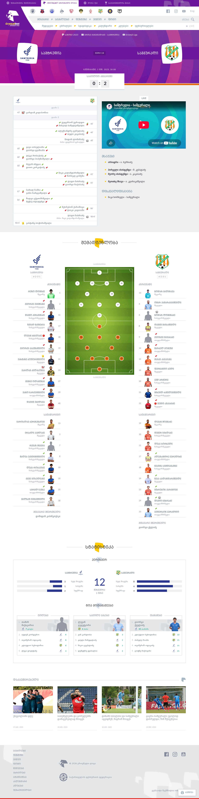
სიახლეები (62, 19)
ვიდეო (97, 19)
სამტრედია (36, 273)
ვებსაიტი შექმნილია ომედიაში (169, 791)
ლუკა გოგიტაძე (29, 651)
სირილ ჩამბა (33, 190)
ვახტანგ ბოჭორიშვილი (38, 223)
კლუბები (123, 26)
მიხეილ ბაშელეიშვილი (71, 126)
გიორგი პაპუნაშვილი (38, 159)
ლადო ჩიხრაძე (76, 181)
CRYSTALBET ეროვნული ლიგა (61, 3)
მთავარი (43, 19)
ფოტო (112, 19)
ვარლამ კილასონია (37, 113)
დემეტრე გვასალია (87, 651)
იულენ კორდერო (30, 635)
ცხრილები (66, 26)
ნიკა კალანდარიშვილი (71, 173)
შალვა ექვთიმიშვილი (38, 198)
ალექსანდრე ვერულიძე (71, 131)
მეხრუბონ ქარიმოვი (73, 207)
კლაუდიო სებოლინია (32, 645)
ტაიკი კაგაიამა (75, 210)
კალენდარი (105, 26)
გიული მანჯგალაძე (87, 640)
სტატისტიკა (85, 26)
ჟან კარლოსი (85, 635)
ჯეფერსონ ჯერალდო (73, 122)
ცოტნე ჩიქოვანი (143, 651)
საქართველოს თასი (119, 3)
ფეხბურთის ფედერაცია (23, 3)
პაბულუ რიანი (142, 640)
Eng (192, 11)
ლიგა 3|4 (92, 3)
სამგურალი (162, 273)
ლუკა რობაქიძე (35, 156)
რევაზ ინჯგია (33, 164)
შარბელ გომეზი (75, 176)
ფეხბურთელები (144, 26)
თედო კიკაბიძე (75, 134)
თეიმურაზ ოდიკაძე (31, 640)
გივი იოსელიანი (35, 147)
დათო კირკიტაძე (35, 167)
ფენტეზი (81, 19)
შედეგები (47, 26)
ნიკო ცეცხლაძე (86, 645)
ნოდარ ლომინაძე (74, 139)
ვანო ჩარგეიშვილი (36, 193)
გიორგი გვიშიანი (35, 150)
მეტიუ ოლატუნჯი (35, 202)
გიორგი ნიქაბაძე (74, 184)
